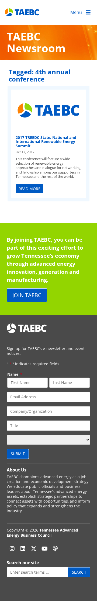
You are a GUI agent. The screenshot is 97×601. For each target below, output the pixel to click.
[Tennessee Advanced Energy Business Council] (22, 12)
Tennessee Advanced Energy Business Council (42, 532)
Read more (29, 188)
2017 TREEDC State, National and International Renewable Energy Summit (46, 141)
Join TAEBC (26, 295)
